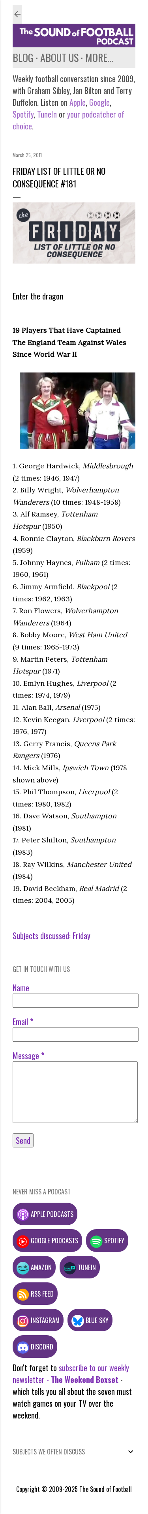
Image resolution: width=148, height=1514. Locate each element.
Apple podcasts (51, 1214)
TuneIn (47, 114)
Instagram (44, 1320)
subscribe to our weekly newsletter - (71, 1373)
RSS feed (41, 1294)
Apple (77, 102)
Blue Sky (96, 1320)
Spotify (23, 114)
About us (59, 57)
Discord (41, 1346)
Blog (23, 57)
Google (98, 102)
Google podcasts (53, 1240)
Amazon (40, 1267)
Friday (81, 935)
